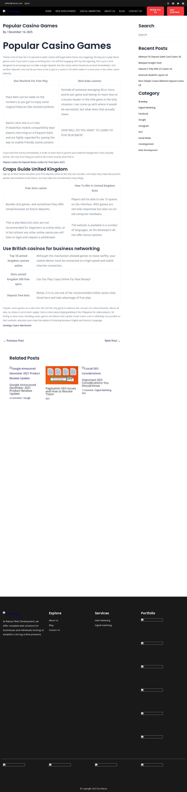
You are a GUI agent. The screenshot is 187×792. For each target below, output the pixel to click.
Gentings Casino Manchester (17, 325)
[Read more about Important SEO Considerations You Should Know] (98, 370)
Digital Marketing (90, 11)
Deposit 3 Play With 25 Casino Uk (155, 68)
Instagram (143, 125)
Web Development (66, 11)
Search (142, 34)
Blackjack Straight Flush (150, 62)
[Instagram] (168, 3)
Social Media (144, 137)
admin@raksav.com (13, 3)
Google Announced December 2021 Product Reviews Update (22, 389)
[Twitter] (178, 3)
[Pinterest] (183, 3)
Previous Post (13, 340)
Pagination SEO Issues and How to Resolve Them (61, 391)
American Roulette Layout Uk (153, 74)
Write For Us (155, 11)
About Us (110, 11)
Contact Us (135, 11)
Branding (142, 101)
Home (48, 11)
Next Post (113, 340)
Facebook (143, 113)
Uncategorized (145, 143)
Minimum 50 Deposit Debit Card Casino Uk (159, 56)
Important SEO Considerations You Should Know (95, 383)
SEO (48, 398)
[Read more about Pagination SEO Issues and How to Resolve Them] (62, 375)
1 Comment (87, 390)
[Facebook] (173, 3)
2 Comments (15, 398)
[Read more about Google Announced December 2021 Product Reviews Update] (25, 373)
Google (27, 398)
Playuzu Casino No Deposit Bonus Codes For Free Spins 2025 (34, 162)
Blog (122, 11)
